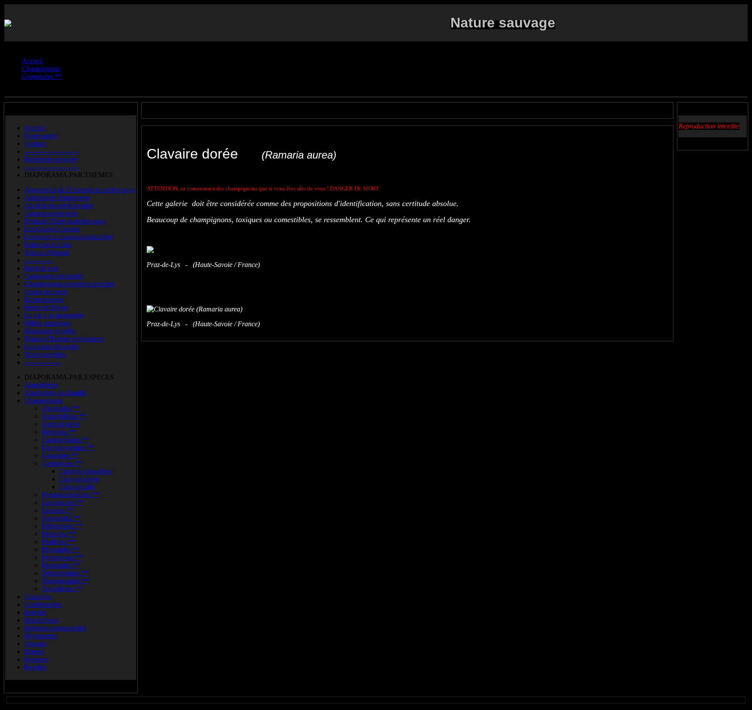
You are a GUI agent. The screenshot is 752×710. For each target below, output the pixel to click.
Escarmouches (44, 299)
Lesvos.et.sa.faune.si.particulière (68, 236)
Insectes (35, 612)
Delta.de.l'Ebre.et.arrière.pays (64, 221)
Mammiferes (41, 620)
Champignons (43, 400)
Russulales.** (61, 565)
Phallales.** (58, 541)
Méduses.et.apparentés (55, 628)
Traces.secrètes (44, 354)
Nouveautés (40, 135)
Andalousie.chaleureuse (57, 197)
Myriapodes (40, 635)
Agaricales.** (61, 408)
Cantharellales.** (65, 439)
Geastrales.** (60, 455)
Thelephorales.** (65, 581)
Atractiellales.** (64, 416)
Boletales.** (59, 432)
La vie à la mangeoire (54, 315)
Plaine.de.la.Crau (47, 244)
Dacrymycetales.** (68, 447)
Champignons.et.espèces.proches (69, 283)
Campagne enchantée (53, 276)
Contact (35, 143)
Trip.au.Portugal (46, 252)
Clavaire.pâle (77, 486)
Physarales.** (61, 549)
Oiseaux (35, 643)
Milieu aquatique (47, 323)
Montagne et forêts (50, 331)
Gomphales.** (62, 463)
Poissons (36, 659)
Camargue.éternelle (50, 213)
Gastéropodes (43, 604)
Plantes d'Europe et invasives (64, 338)
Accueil (35, 128)
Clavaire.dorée (79, 479)
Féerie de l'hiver (46, 307)
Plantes (34, 651)
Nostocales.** (61, 518)
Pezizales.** (59, 534)
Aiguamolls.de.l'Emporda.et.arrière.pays (79, 189)
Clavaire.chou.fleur (85, 471)
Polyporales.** (62, 557)
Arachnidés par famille (55, 392)
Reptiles (35, 667)
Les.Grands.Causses (52, 229)
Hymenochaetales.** (70, 494)
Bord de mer (41, 268)
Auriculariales (61, 424)
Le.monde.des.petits (51, 346)
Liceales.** (57, 510)
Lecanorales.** (63, 502)
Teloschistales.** (65, 573)
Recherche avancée (50, 159)
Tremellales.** (62, 588)
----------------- (42, 362)
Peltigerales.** (62, 526)
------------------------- (51, 151)
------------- (38, 260)
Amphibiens (41, 385)
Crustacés (37, 596)
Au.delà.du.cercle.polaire (58, 205)
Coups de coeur (45, 291)
